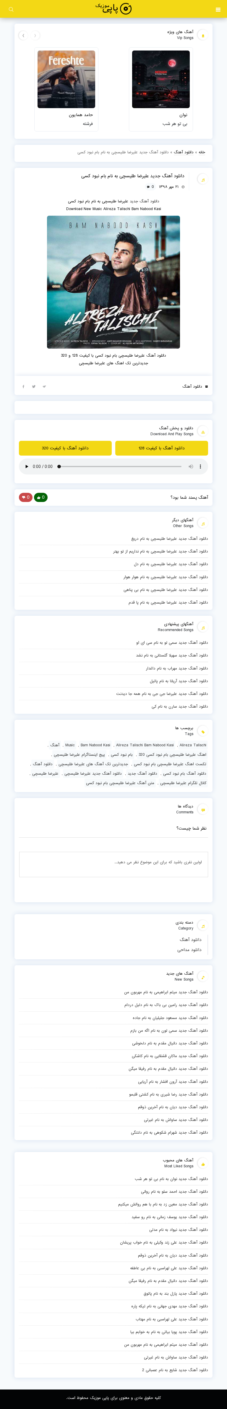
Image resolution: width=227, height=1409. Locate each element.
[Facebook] (23, 386)
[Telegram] (44, 386)
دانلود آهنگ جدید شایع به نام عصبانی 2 (175, 1370)
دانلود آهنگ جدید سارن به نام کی (180, 706)
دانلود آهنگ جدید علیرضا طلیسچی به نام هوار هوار (166, 577)
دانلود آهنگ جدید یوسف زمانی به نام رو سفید (170, 1217)
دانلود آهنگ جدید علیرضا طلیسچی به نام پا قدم (168, 602)
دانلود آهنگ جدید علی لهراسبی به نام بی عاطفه (169, 1268)
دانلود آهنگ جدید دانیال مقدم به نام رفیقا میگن (168, 1069)
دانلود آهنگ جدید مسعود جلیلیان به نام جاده (170, 1018)
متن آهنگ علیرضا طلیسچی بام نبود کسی (120, 783)
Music (70, 745)
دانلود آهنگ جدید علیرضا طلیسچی (93, 773)
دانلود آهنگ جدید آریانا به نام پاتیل (179, 681)
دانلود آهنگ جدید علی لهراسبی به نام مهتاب (172, 1319)
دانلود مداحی (189, 950)
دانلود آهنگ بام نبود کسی (184, 773)
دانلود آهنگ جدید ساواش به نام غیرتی (176, 1120)
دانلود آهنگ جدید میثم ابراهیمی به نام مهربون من (166, 992)
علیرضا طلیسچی (45, 773)
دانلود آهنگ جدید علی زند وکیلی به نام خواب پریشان (164, 1242)
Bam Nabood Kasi (95, 745)
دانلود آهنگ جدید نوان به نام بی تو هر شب (171, 1179)
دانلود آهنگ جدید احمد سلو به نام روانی (174, 1192)
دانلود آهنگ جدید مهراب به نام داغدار (177, 668)
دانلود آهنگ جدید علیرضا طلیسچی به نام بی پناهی (166, 590)
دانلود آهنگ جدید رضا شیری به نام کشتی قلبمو (168, 1094)
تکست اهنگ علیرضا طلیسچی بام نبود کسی (170, 764)
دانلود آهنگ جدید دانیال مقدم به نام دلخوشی (170, 1043)
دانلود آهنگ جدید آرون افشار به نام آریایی (173, 1082)
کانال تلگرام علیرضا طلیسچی (183, 783)
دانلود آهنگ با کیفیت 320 (65, 448)
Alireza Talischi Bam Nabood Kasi (145, 745)
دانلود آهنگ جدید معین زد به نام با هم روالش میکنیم (163, 1204)
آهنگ (54, 745)
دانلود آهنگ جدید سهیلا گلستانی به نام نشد (172, 655)
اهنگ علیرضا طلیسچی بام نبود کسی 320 (172, 755)
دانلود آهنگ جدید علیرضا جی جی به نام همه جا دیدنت (162, 694)
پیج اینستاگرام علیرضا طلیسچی (79, 755)
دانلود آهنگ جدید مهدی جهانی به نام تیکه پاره (169, 1306)
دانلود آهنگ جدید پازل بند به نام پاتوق (176, 1293)
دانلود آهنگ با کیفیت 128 (162, 448)
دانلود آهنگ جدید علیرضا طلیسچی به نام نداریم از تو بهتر (160, 551)
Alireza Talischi (193, 745)
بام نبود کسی (122, 755)
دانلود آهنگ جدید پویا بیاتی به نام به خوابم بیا (169, 1332)
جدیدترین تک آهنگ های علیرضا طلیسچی (93, 764)
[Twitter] (33, 386)
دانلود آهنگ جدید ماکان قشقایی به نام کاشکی (170, 1056)
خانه (202, 152)
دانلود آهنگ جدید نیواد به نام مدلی (178, 1230)
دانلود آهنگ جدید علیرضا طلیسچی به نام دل (171, 564)
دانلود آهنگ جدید (144, 201)
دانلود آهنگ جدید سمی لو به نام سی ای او (172, 643)
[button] (218, 8)
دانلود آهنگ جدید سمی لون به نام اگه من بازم (169, 1030)
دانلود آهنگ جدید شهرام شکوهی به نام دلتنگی (169, 1132)
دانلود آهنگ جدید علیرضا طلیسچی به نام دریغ (169, 539)
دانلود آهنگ (191, 940)
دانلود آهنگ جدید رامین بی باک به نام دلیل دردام (166, 1005)
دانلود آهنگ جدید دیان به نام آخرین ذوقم (173, 1107)
